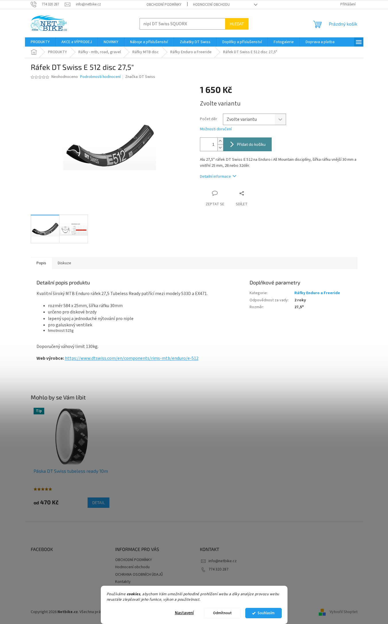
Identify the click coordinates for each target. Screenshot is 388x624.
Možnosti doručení (216, 129)
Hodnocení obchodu (211, 4)
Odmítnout (222, 613)
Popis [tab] (41, 263)
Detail (98, 502)
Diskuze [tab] (64, 263)
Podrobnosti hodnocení (100, 77)
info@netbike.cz (223, 561)
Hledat (237, 23)
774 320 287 (218, 569)
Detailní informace (215, 176)
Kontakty (123, 582)
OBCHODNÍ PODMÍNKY (164, 4)
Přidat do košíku (251, 144)
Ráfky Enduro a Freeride (317, 293)
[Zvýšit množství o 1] (220, 141)
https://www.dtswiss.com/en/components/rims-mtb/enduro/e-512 (131, 358)
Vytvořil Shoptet (344, 612)
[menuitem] (40, 42)
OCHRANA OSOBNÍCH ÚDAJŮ (139, 574)
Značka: (140, 77)
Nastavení (184, 613)
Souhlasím (266, 613)
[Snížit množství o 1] (220, 147)
